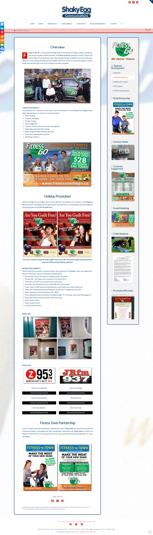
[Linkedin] (2, 28)
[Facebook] (2, 49)
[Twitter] (2, 24)
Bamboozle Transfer (121, 82)
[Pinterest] (2, 32)
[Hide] (1, 53)
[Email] (2, 45)
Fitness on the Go (120, 77)
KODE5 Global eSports (122, 91)
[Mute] (54, 393)
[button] (151, 2)
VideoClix (117, 73)
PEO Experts (118, 86)
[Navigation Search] (122, 24)
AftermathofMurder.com (85, 521)
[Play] (23, 393)
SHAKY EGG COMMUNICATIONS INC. (83, 532)
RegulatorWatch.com (66, 521)
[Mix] (2, 41)
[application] (39, 393)
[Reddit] (2, 36)
